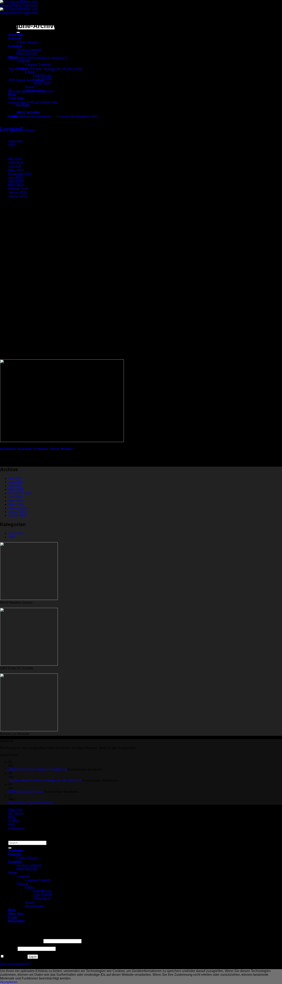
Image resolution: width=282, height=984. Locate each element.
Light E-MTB (42, 895)
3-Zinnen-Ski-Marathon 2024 (77, 116)
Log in (32, 956)
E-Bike (30, 72)
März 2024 (16, 185)
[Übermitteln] (18, 32)
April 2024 (15, 181)
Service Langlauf (29, 50)
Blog (12, 94)
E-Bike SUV (42, 83)
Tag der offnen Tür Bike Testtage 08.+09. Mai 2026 (45, 69)
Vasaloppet (29, 130)
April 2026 (15, 163)
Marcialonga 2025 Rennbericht (30, 91)
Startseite (15, 35)
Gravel (29, 87)
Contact (14, 821)
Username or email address (21, 941)
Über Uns (15, 98)
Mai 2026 (15, 159)
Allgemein (15, 141)
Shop (12, 873)
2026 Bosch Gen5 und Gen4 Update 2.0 (37, 58)
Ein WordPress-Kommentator (29, 116)
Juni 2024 (15, 177)
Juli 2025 (15, 166)
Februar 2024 (18, 189)
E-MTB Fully (42, 76)
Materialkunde (27, 53)
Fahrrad (14, 854)
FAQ (11, 824)
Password (8, 948)
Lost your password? (15, 964)
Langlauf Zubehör (38, 64)
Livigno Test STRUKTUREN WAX (33, 102)
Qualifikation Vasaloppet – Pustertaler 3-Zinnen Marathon (36, 449)
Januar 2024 (17, 192)
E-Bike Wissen (27, 42)
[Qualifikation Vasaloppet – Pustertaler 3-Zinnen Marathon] (62, 441)
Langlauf (15, 46)
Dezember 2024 (20, 174)
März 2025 (16, 170)
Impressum (16, 828)
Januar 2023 (17, 196)
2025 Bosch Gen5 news (25, 80)
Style (12, 145)
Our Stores (16, 813)
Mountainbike (35, 906)
